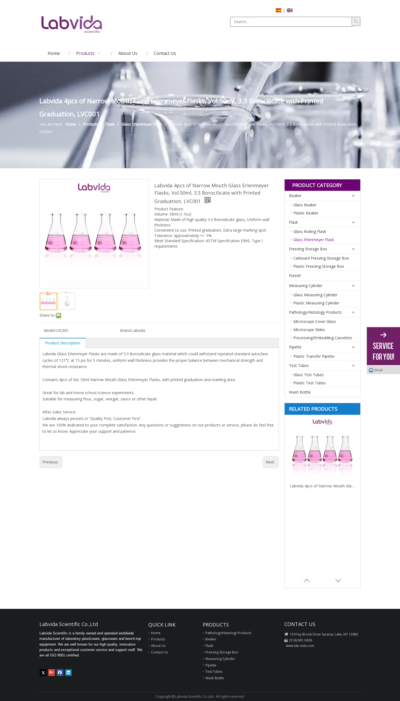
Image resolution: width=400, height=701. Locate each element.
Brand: (125, 330)
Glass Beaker (304, 204)
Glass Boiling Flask (309, 231)
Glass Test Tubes (308, 374)
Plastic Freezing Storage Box (318, 266)
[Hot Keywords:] (356, 21)
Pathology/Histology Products (315, 312)
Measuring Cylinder (305, 285)
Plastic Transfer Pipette (313, 356)
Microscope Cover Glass (314, 321)
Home (156, 633)
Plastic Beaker (305, 213)
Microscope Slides (309, 329)
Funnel (295, 275)
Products (158, 639)
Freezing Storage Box (308, 248)
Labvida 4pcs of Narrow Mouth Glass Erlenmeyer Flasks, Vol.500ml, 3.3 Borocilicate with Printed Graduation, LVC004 (322, 485)
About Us (158, 645)
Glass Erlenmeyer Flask (313, 239)
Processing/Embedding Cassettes (322, 337)
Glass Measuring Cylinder (315, 294)
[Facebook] (60, 672)
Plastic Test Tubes (309, 382)
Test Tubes (299, 365)
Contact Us (159, 652)
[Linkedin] (68, 672)
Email (378, 369)
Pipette (295, 347)
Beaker (295, 195)
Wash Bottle (300, 392)
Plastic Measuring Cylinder (316, 303)
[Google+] (51, 672)
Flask (293, 222)
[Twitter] (43, 672)
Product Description (62, 342)
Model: (50, 330)
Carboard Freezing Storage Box (321, 258)
